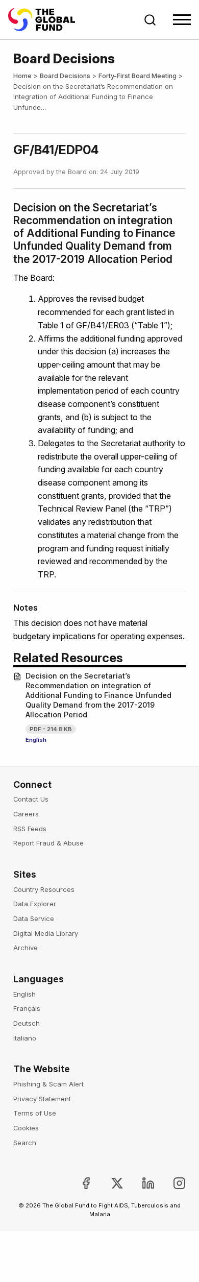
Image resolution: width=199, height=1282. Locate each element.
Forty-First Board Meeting (137, 75)
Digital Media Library (45, 933)
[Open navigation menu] (182, 20)
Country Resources (43, 889)
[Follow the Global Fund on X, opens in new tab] (108, 1183)
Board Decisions (65, 75)
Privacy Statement (42, 1099)
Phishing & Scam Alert (48, 1084)
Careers (26, 814)
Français (26, 1008)
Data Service (33, 918)
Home (22, 75)
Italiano (24, 1038)
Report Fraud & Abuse (48, 843)
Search (24, 1143)
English (36, 739)
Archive (25, 948)
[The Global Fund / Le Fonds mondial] (46, 19)
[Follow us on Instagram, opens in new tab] (171, 1183)
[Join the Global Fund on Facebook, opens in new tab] (77, 1183)
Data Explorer (34, 904)
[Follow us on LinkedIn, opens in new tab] (140, 1183)
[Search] (150, 20)
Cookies (26, 1128)
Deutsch (26, 1023)
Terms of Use (34, 1113)
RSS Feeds (29, 829)
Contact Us (30, 799)
